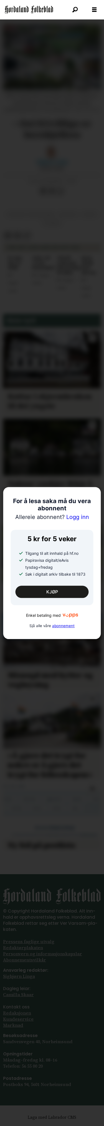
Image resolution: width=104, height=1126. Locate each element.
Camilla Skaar (18, 995)
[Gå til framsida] (29, 9)
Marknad (13, 1025)
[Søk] (75, 9)
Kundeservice (18, 1019)
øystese (68, 214)
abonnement (63, 625)
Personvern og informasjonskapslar (42, 954)
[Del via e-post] (52, 191)
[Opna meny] (94, 10)
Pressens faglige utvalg (28, 941)
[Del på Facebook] (43, 191)
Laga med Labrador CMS (52, 1117)
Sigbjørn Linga (19, 976)
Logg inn (52, 517)
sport (89, 214)
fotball (52, 223)
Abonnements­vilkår (24, 960)
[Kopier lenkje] (60, 191)
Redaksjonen (17, 1013)
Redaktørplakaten (23, 948)
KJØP (52, 592)
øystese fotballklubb (30, 214)
